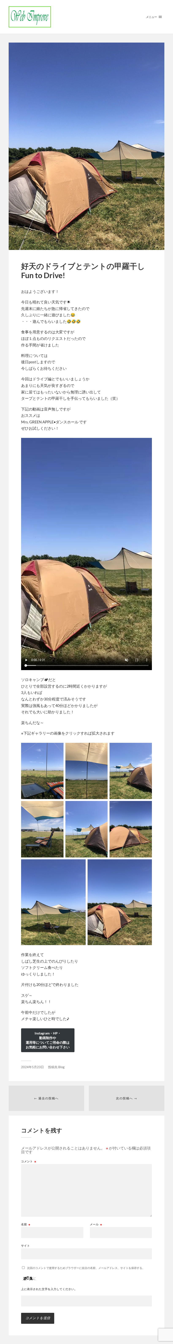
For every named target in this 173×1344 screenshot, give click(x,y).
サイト (25, 1245)
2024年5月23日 (32, 1067)
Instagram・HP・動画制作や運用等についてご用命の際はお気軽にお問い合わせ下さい (48, 1040)
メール (96, 1224)
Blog (61, 1067)
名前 (25, 1224)
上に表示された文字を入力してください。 (49, 1289)
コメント (28, 1161)
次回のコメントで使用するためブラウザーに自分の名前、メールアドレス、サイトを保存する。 (86, 1268)
